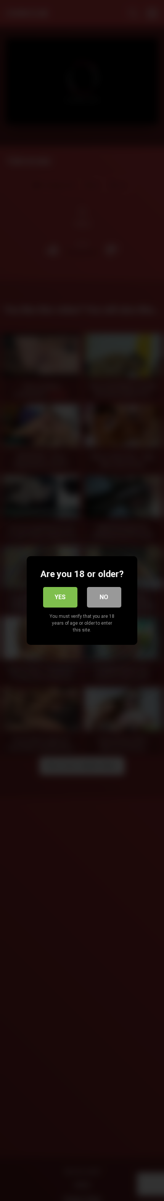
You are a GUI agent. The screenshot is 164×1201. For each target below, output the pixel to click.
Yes (60, 597)
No (104, 597)
